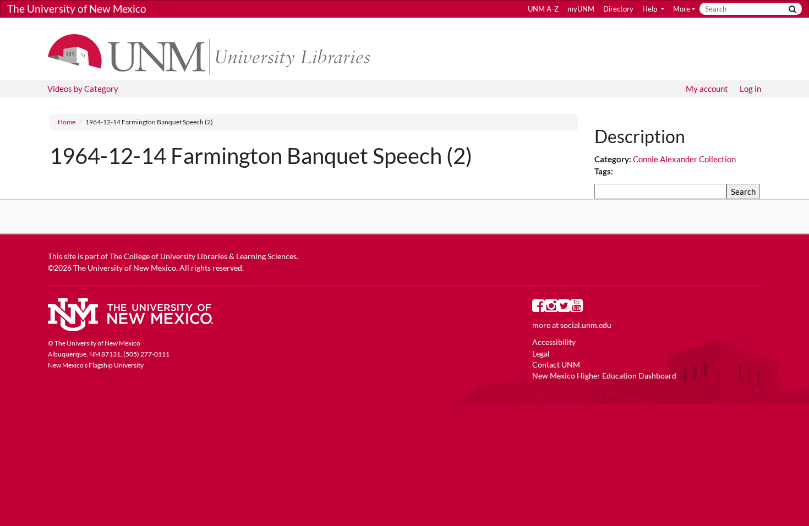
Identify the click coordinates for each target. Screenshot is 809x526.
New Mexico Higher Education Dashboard (604, 375)
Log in (750, 89)
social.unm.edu (585, 325)
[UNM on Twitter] (563, 308)
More (681, 8)
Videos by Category (82, 89)
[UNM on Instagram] (551, 308)
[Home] (214, 53)
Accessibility (554, 342)
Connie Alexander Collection (684, 159)
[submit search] (792, 9)
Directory (618, 8)
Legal (541, 353)
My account (707, 89)
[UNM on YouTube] (576, 308)
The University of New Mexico (76, 8)
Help (650, 8)
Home (66, 122)
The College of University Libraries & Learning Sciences (203, 256)
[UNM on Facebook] (538, 308)
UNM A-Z (543, 8)
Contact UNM (556, 364)
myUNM (580, 8)
